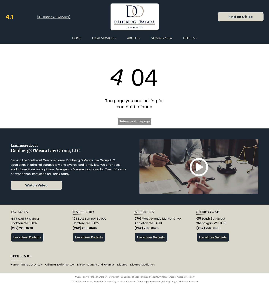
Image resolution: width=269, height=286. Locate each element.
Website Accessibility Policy (182, 276)
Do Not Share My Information (105, 276)
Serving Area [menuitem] (161, 38)
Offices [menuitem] (189, 38)
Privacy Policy (80, 276)
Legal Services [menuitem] (104, 38)
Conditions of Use (129, 276)
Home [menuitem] (76, 38)
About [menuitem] (132, 38)
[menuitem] (139, 38)
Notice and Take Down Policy (153, 276)
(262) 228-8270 (22, 228)
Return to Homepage (134, 121)
